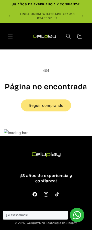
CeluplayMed (36, 222)
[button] (10, 36)
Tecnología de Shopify (61, 222)
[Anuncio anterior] (9, 16)
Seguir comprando (46, 105)
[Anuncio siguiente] (82, 16)
